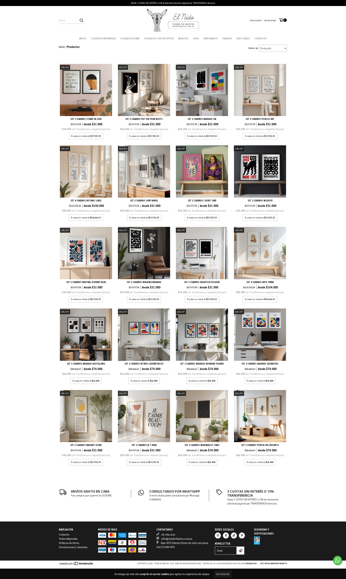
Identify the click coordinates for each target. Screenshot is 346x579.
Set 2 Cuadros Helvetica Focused (202, 282)
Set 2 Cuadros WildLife (260, 200)
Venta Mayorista (68, 539)
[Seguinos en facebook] (226, 536)
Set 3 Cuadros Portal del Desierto (260, 445)
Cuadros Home (130, 38)
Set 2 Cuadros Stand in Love (86, 119)
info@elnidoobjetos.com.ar (176, 539)
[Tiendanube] (76, 565)
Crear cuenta (256, 20)
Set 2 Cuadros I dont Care (202, 200)
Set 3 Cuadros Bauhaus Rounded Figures (202, 363)
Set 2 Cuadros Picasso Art (260, 119)
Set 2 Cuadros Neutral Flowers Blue (86, 282)
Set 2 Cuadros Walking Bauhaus (144, 282)
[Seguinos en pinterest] (242, 536)
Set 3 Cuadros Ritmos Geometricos (144, 363)
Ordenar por (253, 48)
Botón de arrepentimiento (274, 563)
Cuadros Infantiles (103, 38)
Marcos (183, 38)
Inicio (82, 38)
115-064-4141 (168, 534)
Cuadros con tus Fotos (159, 38)
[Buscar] (81, 20)
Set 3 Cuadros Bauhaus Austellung (86, 363)
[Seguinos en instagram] (218, 536)
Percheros (210, 38)
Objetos (227, 38)
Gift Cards (243, 38)
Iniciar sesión (270, 20)
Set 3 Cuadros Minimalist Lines (202, 445)
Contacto (260, 38)
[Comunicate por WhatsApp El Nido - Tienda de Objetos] (337, 560)
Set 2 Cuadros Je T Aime (144, 445)
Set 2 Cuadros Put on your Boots (144, 119)
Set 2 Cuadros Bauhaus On (202, 119)
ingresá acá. (251, 563)
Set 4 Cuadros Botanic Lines (86, 200)
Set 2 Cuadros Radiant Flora (86, 445)
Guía (196, 38)
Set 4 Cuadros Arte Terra (260, 282)
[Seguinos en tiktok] (234, 536)
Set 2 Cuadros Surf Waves (144, 200)
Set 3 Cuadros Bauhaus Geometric (260, 363)
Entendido (223, 574)
